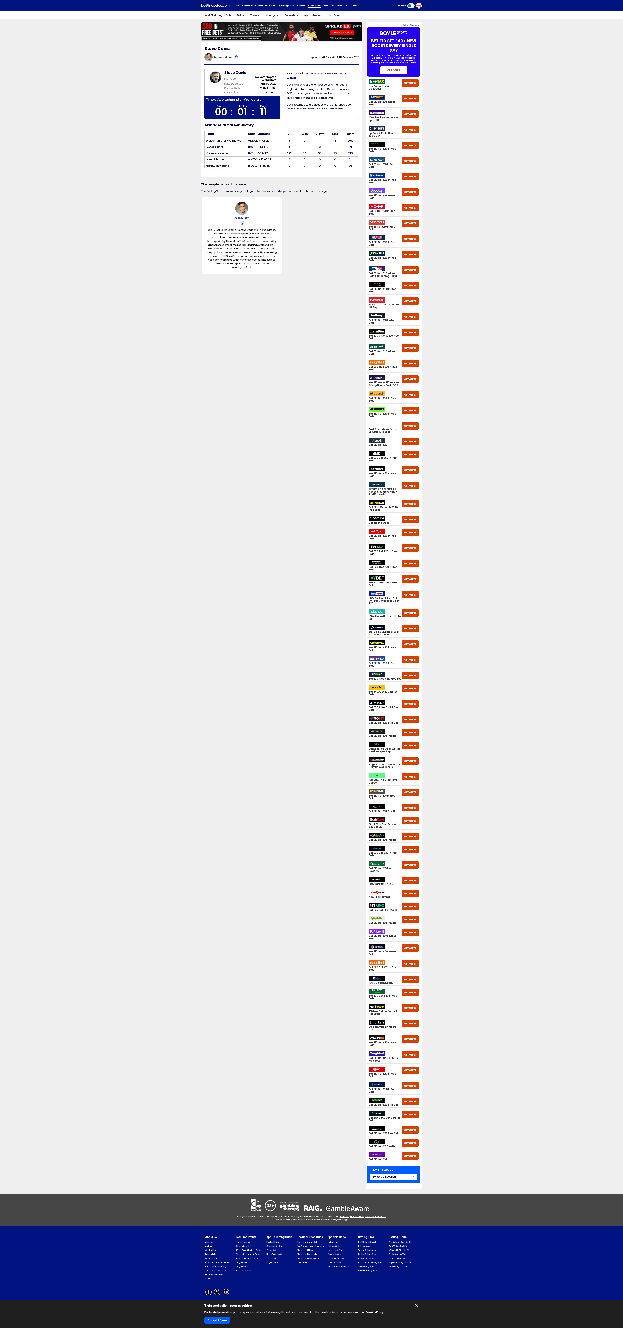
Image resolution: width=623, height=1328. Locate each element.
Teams (254, 15)
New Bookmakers (366, 1258)
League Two (241, 1266)
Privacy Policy (211, 1254)
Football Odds (272, 1242)
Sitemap (209, 1278)
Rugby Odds (272, 1262)
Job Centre (335, 15)
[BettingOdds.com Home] (215, 5)
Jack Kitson (225, 57)
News (272, 5)
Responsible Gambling (215, 1266)
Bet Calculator (333, 5)
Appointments (313, 15)
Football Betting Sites (367, 1270)
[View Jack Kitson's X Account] (236, 57)
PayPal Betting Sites (367, 1254)
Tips (236, 5)
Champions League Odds (248, 1254)
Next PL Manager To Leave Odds (224, 15)
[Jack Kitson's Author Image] (241, 208)
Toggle (411, 5)
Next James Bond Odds (338, 1266)
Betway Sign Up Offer (398, 1266)
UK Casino (351, 5)
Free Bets (261, 5)
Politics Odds (333, 1246)
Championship (243, 1246)
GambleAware (357, 1216)
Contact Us (210, 1250)
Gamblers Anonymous (375, 1216)
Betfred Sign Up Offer (398, 1258)
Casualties (291, 15)
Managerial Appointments (309, 1258)
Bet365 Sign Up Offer (398, 1246)
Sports (301, 5)
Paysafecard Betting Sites (370, 1262)
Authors (208, 1246)
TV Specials (333, 1242)
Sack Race (314, 5)
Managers (271, 15)
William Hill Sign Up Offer (400, 1250)
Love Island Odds (335, 1250)
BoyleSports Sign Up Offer (400, 1262)
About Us (209, 1242)
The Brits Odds (334, 1262)
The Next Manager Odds (308, 1242)
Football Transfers (244, 1270)
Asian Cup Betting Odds (247, 1258)
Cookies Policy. (374, 1312)
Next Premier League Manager (310, 1246)
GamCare (344, 1216)
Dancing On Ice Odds (337, 1258)
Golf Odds (271, 1258)
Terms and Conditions (215, 1270)
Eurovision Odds (335, 1254)
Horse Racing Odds (275, 1254)
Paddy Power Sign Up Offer (401, 1242)
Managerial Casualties (307, 1254)
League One (241, 1262)
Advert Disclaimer (411, 25)
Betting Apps (364, 1246)
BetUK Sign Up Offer (397, 1254)
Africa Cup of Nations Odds (248, 1250)
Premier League (243, 1242)
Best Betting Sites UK (367, 1242)
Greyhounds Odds (275, 1246)
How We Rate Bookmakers (217, 1262)
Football (247, 5)
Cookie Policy (211, 1258)
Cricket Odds (272, 1250)
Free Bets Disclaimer (214, 1274)
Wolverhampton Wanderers (265, 79)
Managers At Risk (305, 1250)
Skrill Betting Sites (366, 1266)
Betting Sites (286, 5)
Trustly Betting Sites (367, 1250)
